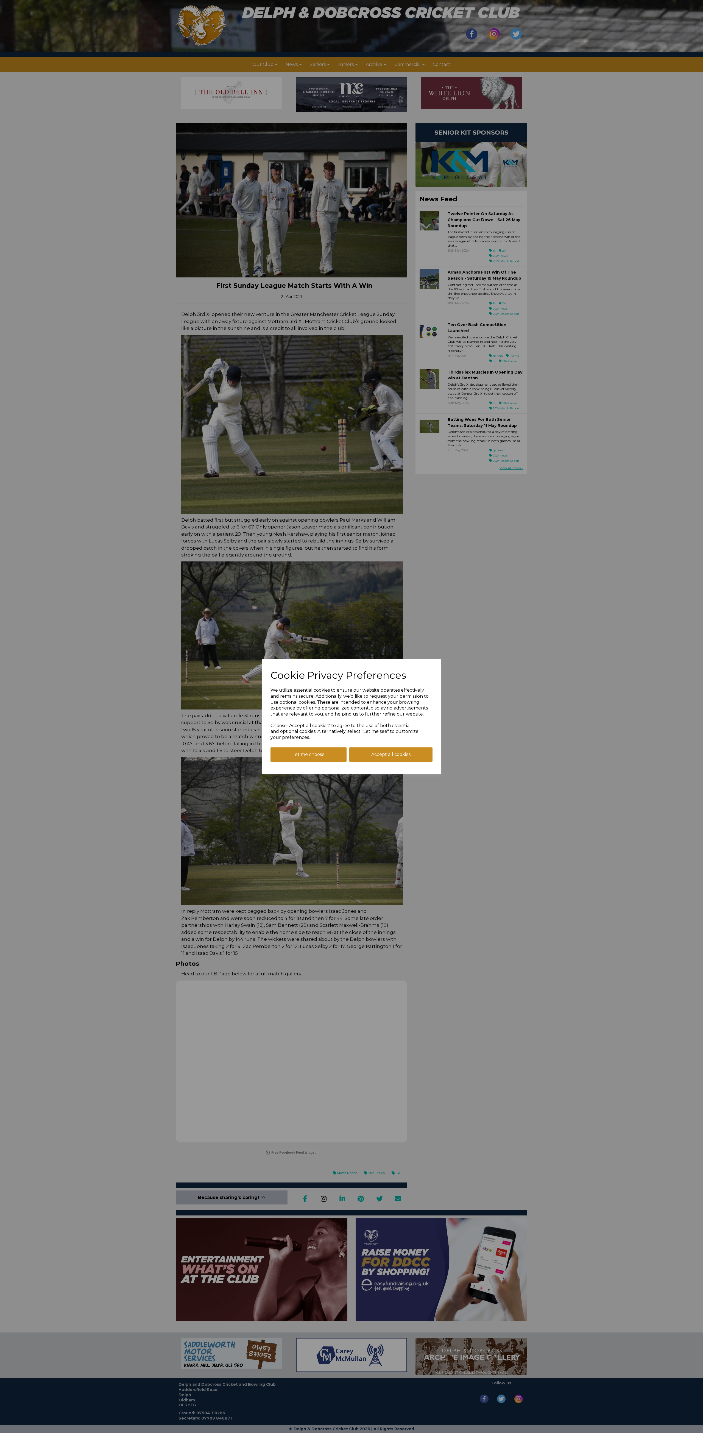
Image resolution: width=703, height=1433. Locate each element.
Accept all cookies (391, 754)
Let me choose (308, 754)
